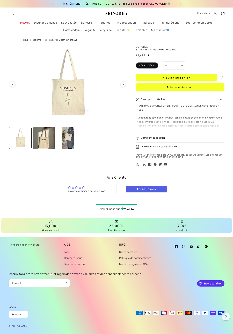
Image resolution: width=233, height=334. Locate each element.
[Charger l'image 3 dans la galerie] (68, 138)
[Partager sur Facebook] (149, 164)
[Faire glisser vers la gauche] (12, 84)
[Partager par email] (165, 164)
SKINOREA (142, 46)
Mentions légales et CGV (133, 264)
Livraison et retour (75, 264)
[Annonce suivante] (180, 4)
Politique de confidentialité (135, 258)
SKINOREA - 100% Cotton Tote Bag (61, 40)
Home (25, 40)
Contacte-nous (73, 258)
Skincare (37, 40)
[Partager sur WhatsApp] (144, 164)
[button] (12, 13)
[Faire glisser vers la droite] (123, 84)
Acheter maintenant (180, 87)
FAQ (66, 252)
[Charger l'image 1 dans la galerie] (20, 138)
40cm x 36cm (147, 65)
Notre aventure (128, 252)
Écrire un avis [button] (146, 189)
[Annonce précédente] (52, 4)
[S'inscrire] (66, 283)
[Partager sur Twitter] (160, 164)
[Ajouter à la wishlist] (220, 77)
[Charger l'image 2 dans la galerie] (44, 138)
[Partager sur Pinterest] (155, 164)
